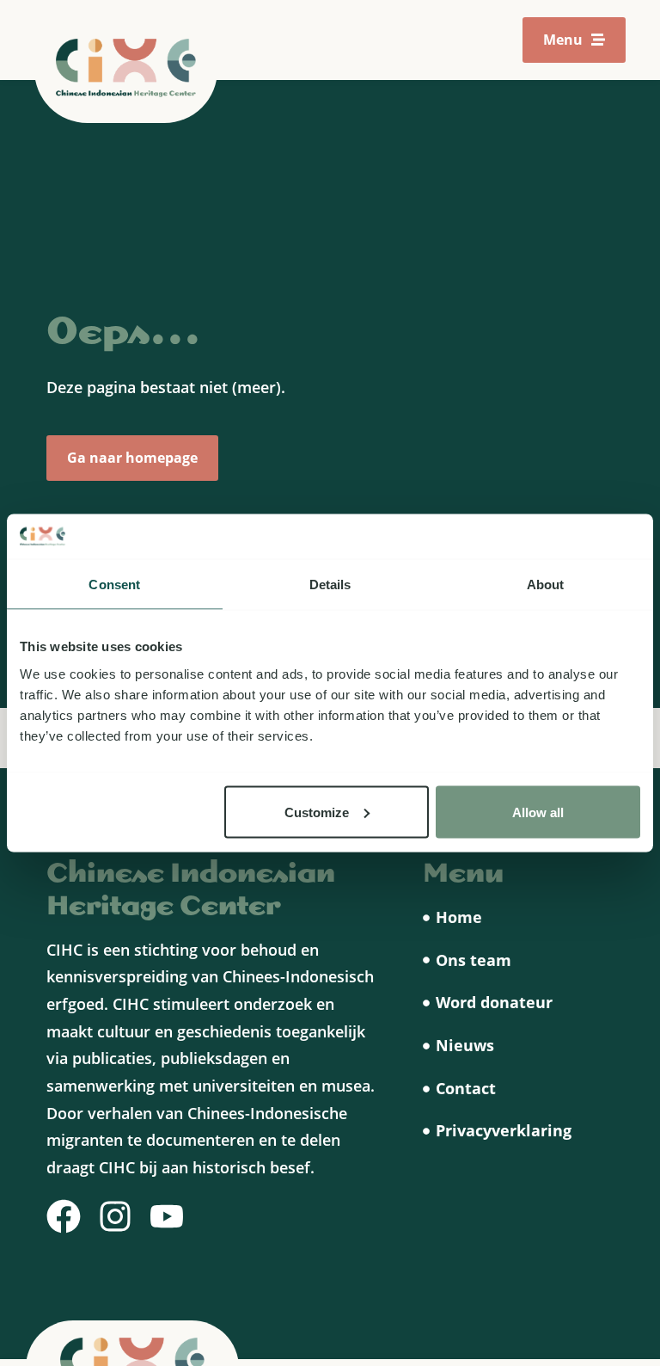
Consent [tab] (114, 584)
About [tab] (546, 584)
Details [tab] (330, 584)
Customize (316, 811)
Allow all (538, 811)
